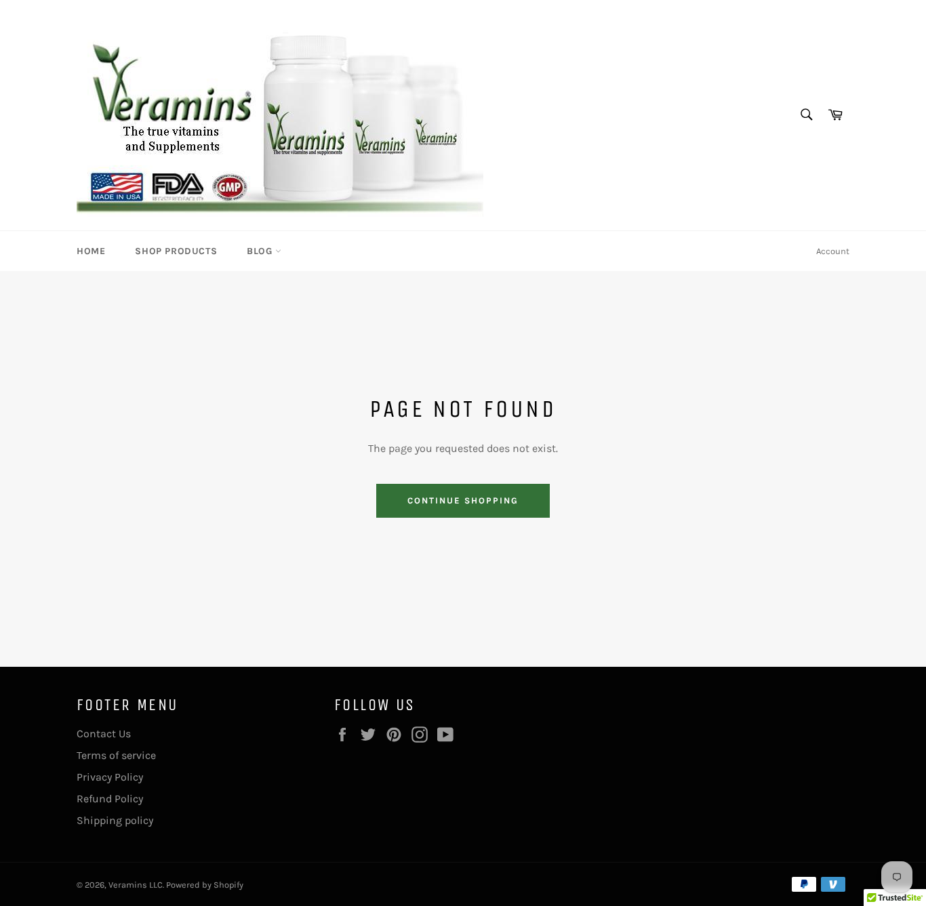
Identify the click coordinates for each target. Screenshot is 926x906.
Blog (261, 251)
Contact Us (104, 733)
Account (832, 251)
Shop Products (176, 251)
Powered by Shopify (204, 885)
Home (91, 251)
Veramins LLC (135, 885)
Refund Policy (110, 798)
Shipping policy (115, 820)
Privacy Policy (110, 776)
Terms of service (116, 755)
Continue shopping (462, 500)
